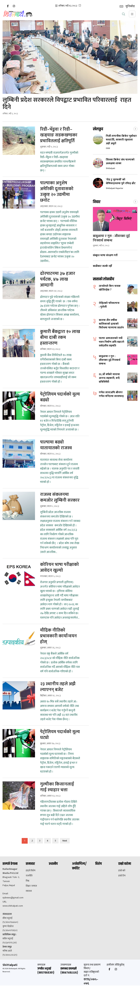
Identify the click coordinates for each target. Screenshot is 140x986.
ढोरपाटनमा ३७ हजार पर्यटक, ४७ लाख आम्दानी (57, 279)
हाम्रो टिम (121, 875)
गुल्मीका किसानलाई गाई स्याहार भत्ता (57, 787)
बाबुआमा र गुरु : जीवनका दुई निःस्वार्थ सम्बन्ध (111, 238)
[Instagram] (13, 6)
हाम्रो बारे (121, 870)
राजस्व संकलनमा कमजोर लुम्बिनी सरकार (60, 497)
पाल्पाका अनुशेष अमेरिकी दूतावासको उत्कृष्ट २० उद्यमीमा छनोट (56, 191)
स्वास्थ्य (29, 891)
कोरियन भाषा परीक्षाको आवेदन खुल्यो (59, 567)
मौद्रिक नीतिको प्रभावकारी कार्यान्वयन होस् (58, 636)
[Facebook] (7, 6)
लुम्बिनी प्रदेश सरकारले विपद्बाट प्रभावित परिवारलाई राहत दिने (67, 103)
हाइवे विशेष (30, 870)
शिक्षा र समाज (31, 885)
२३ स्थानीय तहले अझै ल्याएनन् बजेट (57, 687)
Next (64, 841)
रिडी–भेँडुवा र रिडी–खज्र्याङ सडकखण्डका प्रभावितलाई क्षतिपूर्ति (58, 135)
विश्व (27, 880)
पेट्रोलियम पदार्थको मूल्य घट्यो (60, 735)
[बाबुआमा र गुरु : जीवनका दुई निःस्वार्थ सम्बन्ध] (115, 219)
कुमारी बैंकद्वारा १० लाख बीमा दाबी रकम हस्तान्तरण (60, 337)
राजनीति (29, 875)
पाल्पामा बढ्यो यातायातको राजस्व (56, 445)
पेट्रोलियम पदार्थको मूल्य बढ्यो (60, 397)
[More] (135, 129)
